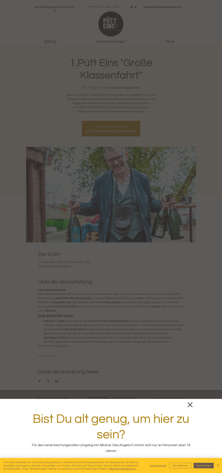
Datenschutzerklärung (122, 468)
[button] (190, 404)
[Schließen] (218, 465)
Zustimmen (204, 465)
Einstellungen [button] (158, 465)
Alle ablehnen (180, 465)
